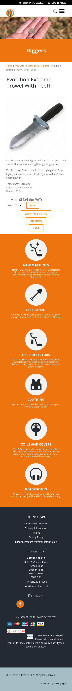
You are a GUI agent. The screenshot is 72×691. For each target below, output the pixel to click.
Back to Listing (36, 213)
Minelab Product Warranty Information (36, 541)
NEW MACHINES (36, 265)
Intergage (60, 683)
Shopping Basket (34, 3)
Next (36, 227)
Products (19, 65)
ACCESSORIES (36, 310)
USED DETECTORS (36, 355)
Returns (36, 532)
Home (9, 65)
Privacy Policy (36, 537)
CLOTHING (36, 400)
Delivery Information (36, 528)
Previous (36, 220)
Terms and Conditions (36, 523)
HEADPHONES (36, 489)
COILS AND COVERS (36, 444)
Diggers (45, 65)
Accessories (32, 65)
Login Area (59, 3)
